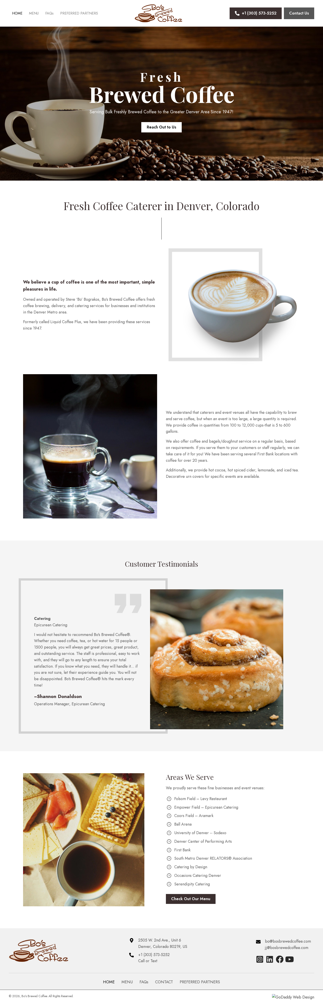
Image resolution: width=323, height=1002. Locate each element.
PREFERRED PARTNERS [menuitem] (200, 982)
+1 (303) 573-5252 (154, 955)
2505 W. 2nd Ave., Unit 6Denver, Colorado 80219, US (162, 943)
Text (154, 961)
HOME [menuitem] (109, 982)
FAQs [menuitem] (144, 982)
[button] (260, 959)
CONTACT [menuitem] (164, 982)
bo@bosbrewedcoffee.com (288, 941)
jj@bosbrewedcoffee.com (286, 948)
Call (141, 961)
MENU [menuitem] (127, 982)
